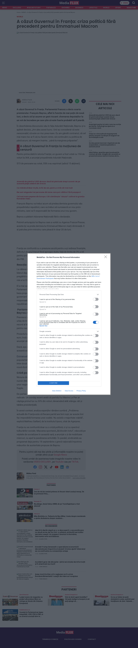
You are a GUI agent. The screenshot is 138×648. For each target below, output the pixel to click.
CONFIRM (53, 383)
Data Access (69, 391)
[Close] (106, 257)
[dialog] (69, 324)
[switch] (96, 299)
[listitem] (69, 294)
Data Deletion (56, 391)
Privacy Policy (81, 391)
